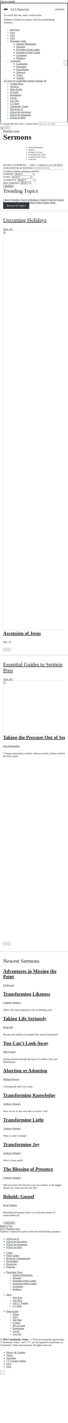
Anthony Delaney (12, 1002)
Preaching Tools (18, 41)
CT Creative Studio (16, 1361)
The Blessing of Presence (28, 1169)
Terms (9, 1355)
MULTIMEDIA (11, 183)
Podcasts (10, 1267)
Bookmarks (16, 95)
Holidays (20, 58)
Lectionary (21, 55)
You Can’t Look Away (25, 1043)
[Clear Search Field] (2, 128)
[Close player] (2, 1372)
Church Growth (48, 199)
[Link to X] (16, 109)
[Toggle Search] (66, 63)
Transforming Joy (21, 1144)
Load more (9, 1223)
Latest (9, 1252)
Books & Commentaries (18, 1258)
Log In (13, 98)
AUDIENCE (9, 180)
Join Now (59, 9)
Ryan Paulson (10, 1205)
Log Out (14, 100)
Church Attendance (30, 199)
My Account (19, 1325)
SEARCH (8, 186)
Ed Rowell (8, 985)
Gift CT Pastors (20, 1303)
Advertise (11, 1358)
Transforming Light (23, 1119)
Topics (19, 75)
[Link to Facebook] (20, 112)
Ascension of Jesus (22, 633)
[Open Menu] (5, 9)
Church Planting (11, 199)
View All (8, 229)
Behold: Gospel (18, 1196)
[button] (5, 649)
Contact (16, 1322)
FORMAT (8, 174)
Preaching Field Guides (28, 49)
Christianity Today (19, 106)
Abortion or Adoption (25, 1070)
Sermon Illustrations (26, 44)
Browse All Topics (16, 205)
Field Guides (12, 1255)
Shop (9, 1294)
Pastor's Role (49, 202)
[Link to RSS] (18, 117)
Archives (14, 86)
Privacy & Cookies (15, 1352)
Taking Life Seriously (24, 1018)
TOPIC (7, 177)
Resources (11, 1264)
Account (14, 92)
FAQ (15, 1317)
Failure (32, 202)
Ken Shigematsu (11, 746)
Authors (20, 78)
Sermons (20, 46)
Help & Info (16, 89)
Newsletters (12, 1261)
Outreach (20, 72)
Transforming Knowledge (29, 1095)
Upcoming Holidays (24, 220)
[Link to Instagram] (20, 115)
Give (12, 32)
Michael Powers (11, 1079)
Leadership (21, 63)
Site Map (17, 1320)
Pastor (39, 202)
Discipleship (22, 69)
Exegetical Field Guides (28, 52)
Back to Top (6, 1226)
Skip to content (7, 1)
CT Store (14, 103)
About (16, 1314)
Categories (15, 61)
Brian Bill (8, 1027)
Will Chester (9, 1052)
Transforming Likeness (26, 993)
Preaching (21, 66)
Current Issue (16, 83)
